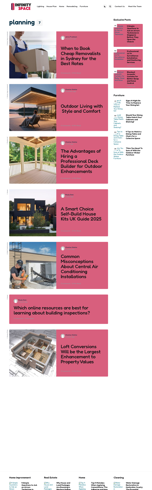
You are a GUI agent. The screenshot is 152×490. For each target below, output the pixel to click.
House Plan (7, 333)
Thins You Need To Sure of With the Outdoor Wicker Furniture (134, 151)
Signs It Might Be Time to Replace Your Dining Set (133, 103)
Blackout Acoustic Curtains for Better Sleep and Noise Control (133, 77)
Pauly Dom (69, 195)
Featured (7, 140)
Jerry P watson (71, 37)
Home (7, 191)
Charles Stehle (71, 89)
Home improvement (7, 38)
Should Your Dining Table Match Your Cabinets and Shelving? (134, 118)
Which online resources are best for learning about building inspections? (52, 310)
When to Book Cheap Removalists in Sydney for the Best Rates (81, 56)
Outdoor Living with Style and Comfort (82, 109)
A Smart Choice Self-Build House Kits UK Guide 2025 (81, 213)
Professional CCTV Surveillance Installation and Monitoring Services (134, 56)
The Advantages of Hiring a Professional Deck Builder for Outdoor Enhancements (81, 161)
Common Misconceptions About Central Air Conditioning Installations (79, 266)
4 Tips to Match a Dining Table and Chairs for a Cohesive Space (133, 135)
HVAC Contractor (7, 248)
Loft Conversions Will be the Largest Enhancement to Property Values (80, 354)
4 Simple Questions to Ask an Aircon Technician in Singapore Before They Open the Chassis (133, 34)
